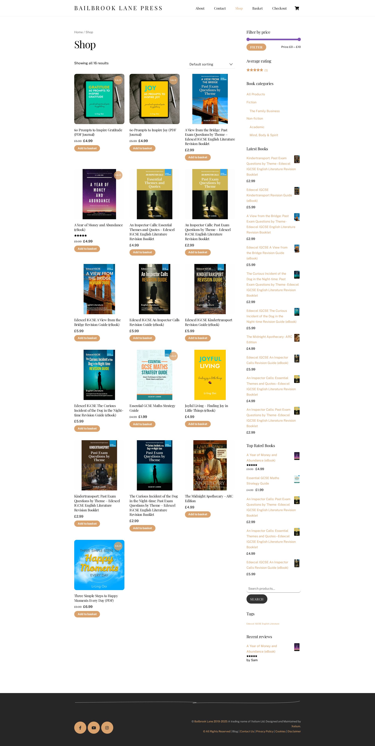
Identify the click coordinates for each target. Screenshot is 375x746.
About (200, 8)
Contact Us (247, 731)
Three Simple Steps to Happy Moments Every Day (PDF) (96, 598)
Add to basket (87, 148)
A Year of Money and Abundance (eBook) (98, 227)
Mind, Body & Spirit (264, 135)
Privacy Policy (264, 731)
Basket (257, 8)
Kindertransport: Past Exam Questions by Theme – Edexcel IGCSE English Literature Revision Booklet (97, 503)
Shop (239, 8)
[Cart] (297, 8)
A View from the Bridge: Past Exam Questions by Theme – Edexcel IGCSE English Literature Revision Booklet (210, 137)
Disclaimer (294, 731)
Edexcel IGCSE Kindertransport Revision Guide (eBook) (208, 322)
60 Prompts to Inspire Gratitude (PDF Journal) (98, 132)
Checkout (279, 8)
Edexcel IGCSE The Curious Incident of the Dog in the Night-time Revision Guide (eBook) (98, 410)
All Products (255, 94)
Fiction (251, 102)
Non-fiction (254, 118)
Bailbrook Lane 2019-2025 (211, 721)
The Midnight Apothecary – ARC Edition (209, 498)
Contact (220, 8)
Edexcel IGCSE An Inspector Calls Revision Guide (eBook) (154, 322)
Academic (257, 127)
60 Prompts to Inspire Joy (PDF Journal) (152, 132)
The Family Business (265, 111)
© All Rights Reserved (216, 731)
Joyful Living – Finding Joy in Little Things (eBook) (206, 407)
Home (78, 32)
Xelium (295, 726)
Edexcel (250, 624)
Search (256, 599)
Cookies (280, 731)
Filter (256, 47)
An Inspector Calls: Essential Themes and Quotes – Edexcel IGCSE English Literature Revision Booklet (151, 232)
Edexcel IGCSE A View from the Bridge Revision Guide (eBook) (97, 322)
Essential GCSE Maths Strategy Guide (152, 407)
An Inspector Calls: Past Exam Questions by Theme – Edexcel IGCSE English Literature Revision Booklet (208, 232)
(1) (257, 70)
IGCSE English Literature (267, 624)
